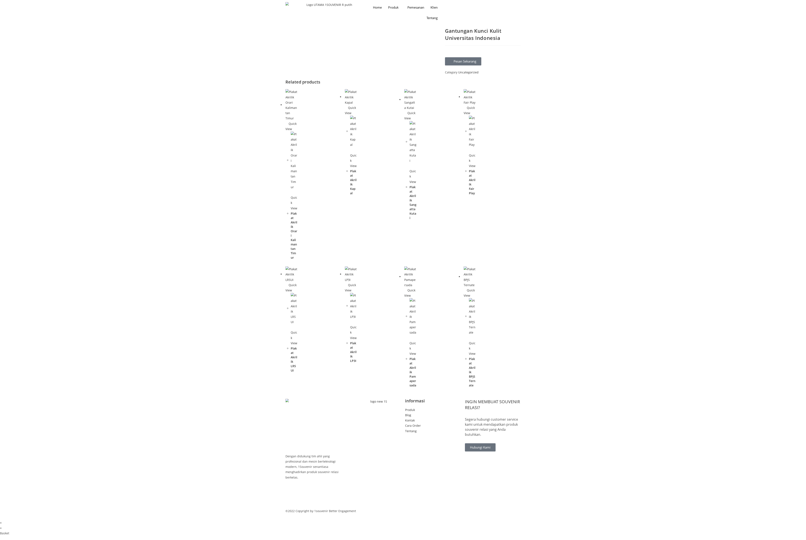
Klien (434, 7)
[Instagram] (313, 501)
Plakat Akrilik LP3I (353, 352)
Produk (393, 7)
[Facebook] (313, 491)
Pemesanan (415, 7)
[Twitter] (313, 496)
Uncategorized (468, 72)
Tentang (432, 18)
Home (377, 7)
